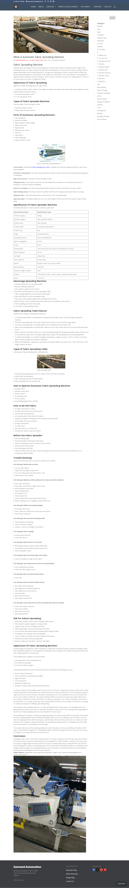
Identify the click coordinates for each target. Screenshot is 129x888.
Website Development (68, 7)
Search (112, 18)
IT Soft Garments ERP (103, 61)
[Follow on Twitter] (97, 869)
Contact (108, 7)
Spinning (99, 105)
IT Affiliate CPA (101, 55)
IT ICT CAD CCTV (102, 58)
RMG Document (102, 99)
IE (97, 52)
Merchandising (101, 87)
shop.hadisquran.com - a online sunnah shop (29, 60)
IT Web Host (101, 78)
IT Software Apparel (103, 67)
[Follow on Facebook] (93, 869)
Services (50, 7)
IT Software (100, 64)
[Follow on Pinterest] (105, 869)
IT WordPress (101, 81)
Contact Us (70, 881)
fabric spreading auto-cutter (40, 167)
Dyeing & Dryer (102, 38)
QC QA (99, 96)
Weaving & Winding (103, 116)
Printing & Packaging (103, 93)
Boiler (99, 32)
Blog (98, 29)
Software (85, 7)
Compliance (100, 35)
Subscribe (121, 884)
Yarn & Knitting (101, 119)
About (41, 7)
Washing (99, 113)
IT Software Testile (103, 76)
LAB (98, 84)
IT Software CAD (102, 70)
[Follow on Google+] (101, 869)
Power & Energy (102, 90)
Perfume (97, 7)
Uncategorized (101, 110)
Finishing (99, 46)
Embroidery (100, 41)
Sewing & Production (58, 60)
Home (33, 7)
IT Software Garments (104, 73)
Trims (99, 107)
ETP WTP (100, 44)
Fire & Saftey (101, 49)
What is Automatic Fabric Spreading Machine (39, 57)
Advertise (100, 26)
